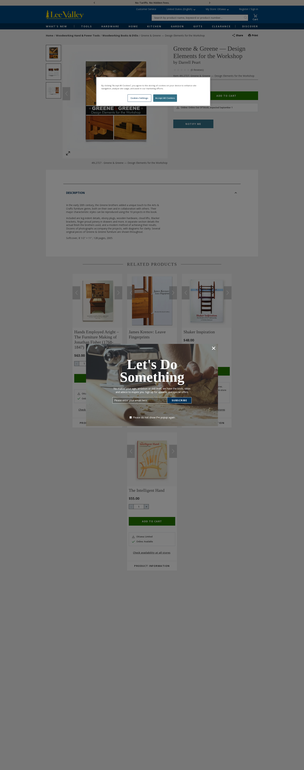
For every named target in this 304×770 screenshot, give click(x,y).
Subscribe (179, 400)
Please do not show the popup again (154, 417)
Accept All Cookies (165, 98)
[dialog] (152, 385)
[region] (153, 91)
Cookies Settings (139, 98)
